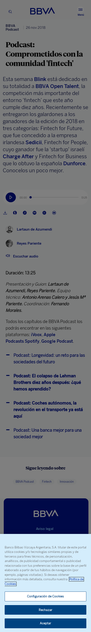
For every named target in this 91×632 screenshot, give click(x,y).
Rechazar (45, 610)
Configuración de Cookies (45, 596)
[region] (45, 583)
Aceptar (45, 623)
